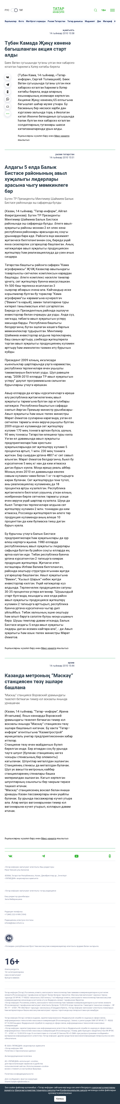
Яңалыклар (10, 21)
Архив (71, 662)
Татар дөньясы (75, 21)
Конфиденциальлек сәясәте (73, 1090)
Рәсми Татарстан (56, 21)
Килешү (60, 1099)
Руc (7, 10)
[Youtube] (76, 856)
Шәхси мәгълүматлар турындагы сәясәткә (35, 1090)
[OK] (110, 856)
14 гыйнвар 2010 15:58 (61, 33)
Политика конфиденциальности (19, 1074)
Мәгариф (107, 21)
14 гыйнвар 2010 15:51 (61, 157)
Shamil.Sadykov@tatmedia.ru (17, 1082)
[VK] (10, 856)
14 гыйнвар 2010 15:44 (61, 665)
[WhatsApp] (8, 99)
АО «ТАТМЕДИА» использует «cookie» (21, 1061)
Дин (99, 21)
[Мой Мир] (8, 106)
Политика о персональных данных (20, 1051)
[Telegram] (8, 84)
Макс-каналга (61, 136)
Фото (21, 21)
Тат (21, 10)
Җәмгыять (68, 30)
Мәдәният (90, 21)
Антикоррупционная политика (18, 1056)
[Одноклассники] (8, 92)
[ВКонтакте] (8, 77)
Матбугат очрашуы (36, 21)
